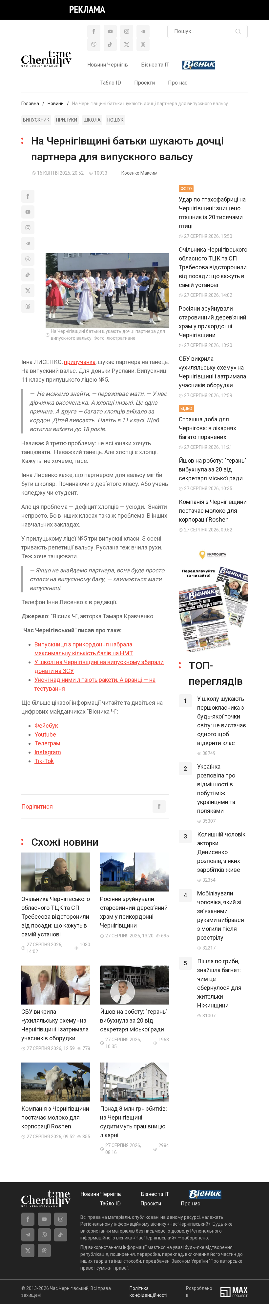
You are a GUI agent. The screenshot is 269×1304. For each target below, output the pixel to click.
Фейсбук (46, 725)
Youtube (45, 734)
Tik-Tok (44, 760)
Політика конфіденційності (148, 1292)
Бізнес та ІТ (155, 65)
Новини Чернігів (107, 65)
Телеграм (47, 743)
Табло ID (110, 83)
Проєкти (144, 83)
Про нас (177, 83)
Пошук (115, 120)
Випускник (36, 120)
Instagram (47, 752)
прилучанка (79, 361)
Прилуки (66, 120)
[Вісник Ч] (198, 65)
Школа (92, 120)
